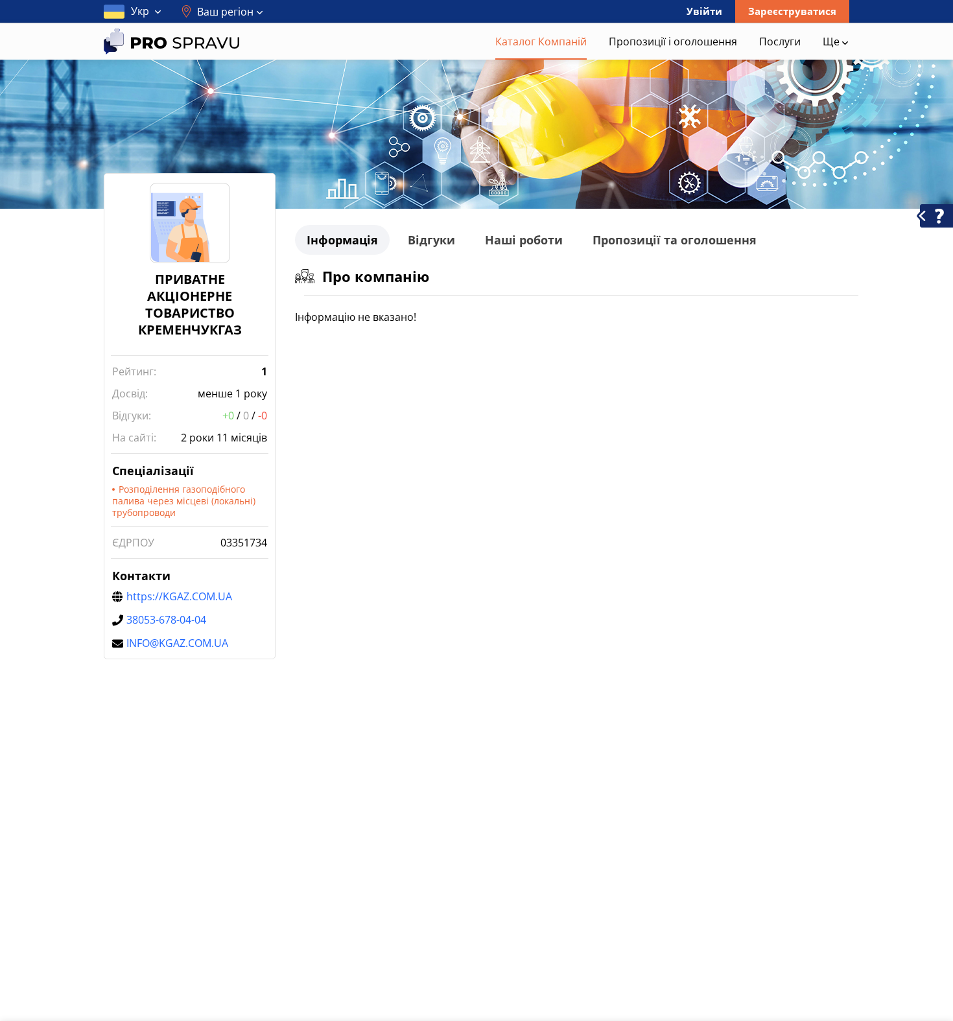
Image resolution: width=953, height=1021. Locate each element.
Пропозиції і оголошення (673, 41)
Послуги (780, 41)
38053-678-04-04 (166, 620)
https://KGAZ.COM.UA (179, 596)
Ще (832, 41)
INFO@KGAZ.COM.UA (177, 643)
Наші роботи (524, 240)
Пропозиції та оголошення (675, 240)
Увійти (704, 11)
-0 (262, 415)
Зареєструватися (792, 11)
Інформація (342, 240)
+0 (228, 415)
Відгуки (431, 240)
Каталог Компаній (541, 41)
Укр (140, 11)
